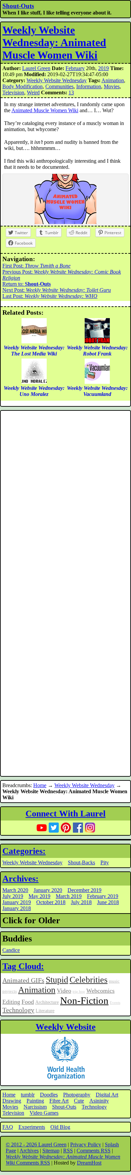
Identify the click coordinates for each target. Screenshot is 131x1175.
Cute (79, 1101)
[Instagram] (90, 828)
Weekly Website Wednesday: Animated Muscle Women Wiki (54, 42)
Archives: (20, 879)
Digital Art (107, 1094)
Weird (33, 92)
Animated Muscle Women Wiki (44, 110)
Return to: (26, 284)
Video (64, 990)
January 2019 (16, 902)
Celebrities (88, 980)
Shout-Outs (18, 5)
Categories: (24, 851)
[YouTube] (42, 828)
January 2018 (16, 908)
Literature (45, 1010)
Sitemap (50, 1150)
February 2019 (102, 896)
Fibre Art (59, 1101)
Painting (35, 1101)
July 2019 (12, 896)
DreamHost (89, 1163)
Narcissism (35, 1107)
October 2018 (51, 902)
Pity (104, 862)
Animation (112, 80)
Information (88, 86)
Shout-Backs (81, 862)
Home (39, 785)
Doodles (49, 1094)
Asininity (99, 1101)
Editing (11, 1001)
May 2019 (39, 896)
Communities (59, 86)
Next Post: (56, 290)
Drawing (11, 1101)
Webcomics (100, 990)
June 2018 (108, 902)
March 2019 (69, 896)
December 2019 (84, 890)
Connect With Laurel (65, 813)
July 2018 (81, 902)
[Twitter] (54, 828)
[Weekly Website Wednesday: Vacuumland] (97, 382)
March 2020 (15, 890)
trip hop (79, 991)
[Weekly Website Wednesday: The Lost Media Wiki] (34, 341)
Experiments (31, 1127)
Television (13, 92)
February (75, 68)
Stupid (57, 980)
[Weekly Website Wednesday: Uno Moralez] (34, 382)
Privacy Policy (85, 1144)
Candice (11, 950)
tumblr (28, 1094)
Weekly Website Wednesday (57, 80)
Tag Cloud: (23, 966)
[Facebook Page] (78, 828)
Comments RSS (94, 1150)
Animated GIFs (23, 980)
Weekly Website (66, 1027)
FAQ (7, 1127)
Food (27, 1001)
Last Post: (49, 296)
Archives (29, 1150)
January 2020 (48, 890)
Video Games (44, 1113)
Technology (18, 1010)
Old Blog (60, 1127)
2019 (103, 68)
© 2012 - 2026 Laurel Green (36, 1144)
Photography (76, 1094)
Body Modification (22, 86)
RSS (68, 1150)
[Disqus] (65, 503)
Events (115, 1002)
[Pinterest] (66, 828)
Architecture (47, 1002)
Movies (112, 86)
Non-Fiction (84, 1000)
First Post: (36, 266)
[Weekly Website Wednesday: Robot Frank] (97, 341)
